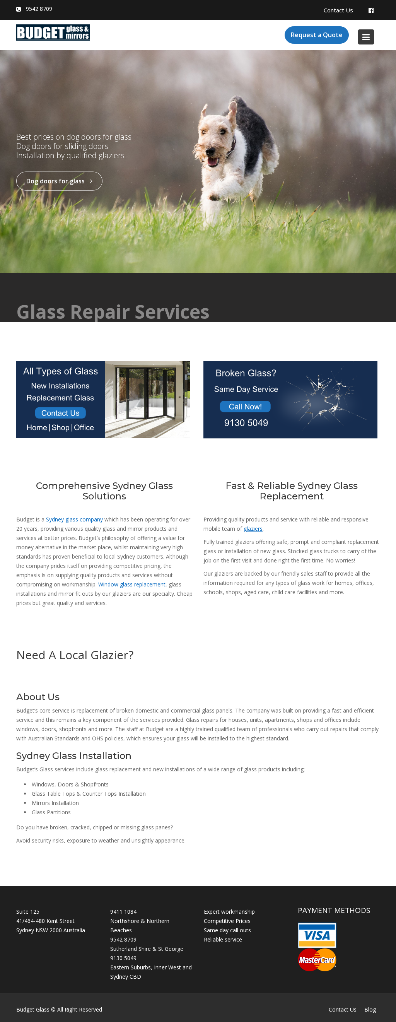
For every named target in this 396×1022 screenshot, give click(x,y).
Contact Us (338, 10)
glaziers (253, 528)
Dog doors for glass (56, 181)
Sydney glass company (74, 519)
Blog (370, 1009)
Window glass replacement (132, 584)
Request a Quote (317, 35)
